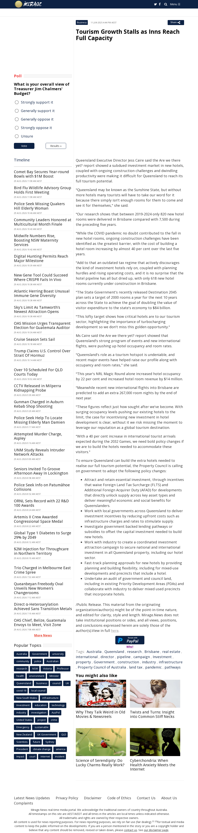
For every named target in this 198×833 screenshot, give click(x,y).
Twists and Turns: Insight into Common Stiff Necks (152, 714)
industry (149, 662)
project (42, 720)
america (60, 749)
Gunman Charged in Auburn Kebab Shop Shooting (38, 404)
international (87, 656)
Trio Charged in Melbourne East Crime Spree (42, 570)
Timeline (22, 160)
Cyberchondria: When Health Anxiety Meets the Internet (152, 765)
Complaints (23, 803)
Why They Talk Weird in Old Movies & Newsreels (100, 714)
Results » (55, 146)
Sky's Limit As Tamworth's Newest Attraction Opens (37, 309)
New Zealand (24, 734)
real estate (171, 651)
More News (43, 635)
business (41, 683)
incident (59, 756)
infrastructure (171, 662)
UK (67, 683)
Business (82, 22)
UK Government (46, 734)
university (58, 654)
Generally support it (38, 110)
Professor (63, 668)
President (22, 749)
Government (104, 662)
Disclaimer (93, 798)
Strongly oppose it (36, 127)
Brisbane (151, 651)
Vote (24, 146)
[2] (156, 821)
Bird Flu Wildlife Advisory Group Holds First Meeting (42, 190)
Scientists (22, 742)
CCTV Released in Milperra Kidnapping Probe (37, 388)
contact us (130, 830)
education (41, 705)
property (83, 662)
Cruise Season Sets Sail (34, 339)
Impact (20, 756)
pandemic (153, 667)
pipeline (124, 656)
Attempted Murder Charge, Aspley (38, 436)
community (22, 661)
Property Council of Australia (102, 667)
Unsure (27, 136)
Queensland (114, 651)
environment (36, 676)
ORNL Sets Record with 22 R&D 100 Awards (41, 503)
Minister (54, 676)
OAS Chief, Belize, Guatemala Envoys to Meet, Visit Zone (40, 622)
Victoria (47, 668)
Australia (94, 651)
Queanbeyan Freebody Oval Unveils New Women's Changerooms (38, 588)
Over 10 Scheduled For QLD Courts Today (38, 372)
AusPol (56, 712)
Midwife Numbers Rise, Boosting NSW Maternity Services (36, 240)
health (20, 676)
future (36, 742)
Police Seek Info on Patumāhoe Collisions (42, 487)
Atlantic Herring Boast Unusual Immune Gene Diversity (42, 293)
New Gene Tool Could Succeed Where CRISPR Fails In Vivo (41, 277)
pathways (173, 667)
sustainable (42, 727)
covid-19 (21, 690)
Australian (53, 661)
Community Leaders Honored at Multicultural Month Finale (42, 222)
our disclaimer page (156, 830)
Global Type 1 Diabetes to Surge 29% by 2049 (42, 535)
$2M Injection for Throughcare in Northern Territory (41, 551)
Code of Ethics (119, 798)
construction (128, 662)
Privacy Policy (67, 798)
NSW (35, 668)
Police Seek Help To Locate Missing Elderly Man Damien (39, 420)
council (56, 683)
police (37, 661)
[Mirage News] (30, 4)
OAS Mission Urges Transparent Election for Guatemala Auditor (42, 325)
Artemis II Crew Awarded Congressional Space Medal (38, 519)
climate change (42, 749)
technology (58, 705)
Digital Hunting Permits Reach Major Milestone (41, 258)
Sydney (49, 742)
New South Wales (26, 698)
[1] (153, 821)
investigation (38, 712)
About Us (169, 798)
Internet (45, 756)
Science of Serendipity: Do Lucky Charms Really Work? (100, 762)
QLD (63, 734)
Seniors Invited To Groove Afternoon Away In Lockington (41, 471)
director (107, 656)
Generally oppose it (37, 119)
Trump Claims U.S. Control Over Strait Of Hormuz (42, 353)
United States (24, 720)
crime (54, 720)
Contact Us (146, 798)
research (134, 651)
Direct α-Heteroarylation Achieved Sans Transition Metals (43, 606)
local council (38, 690)
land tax (135, 667)
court (32, 756)
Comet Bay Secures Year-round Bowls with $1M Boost (41, 174)
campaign (141, 656)
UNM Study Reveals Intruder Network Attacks (39, 452)
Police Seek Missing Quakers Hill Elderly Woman (39, 206)
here (115, 630)
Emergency (22, 727)
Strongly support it (37, 102)
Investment (162, 656)
